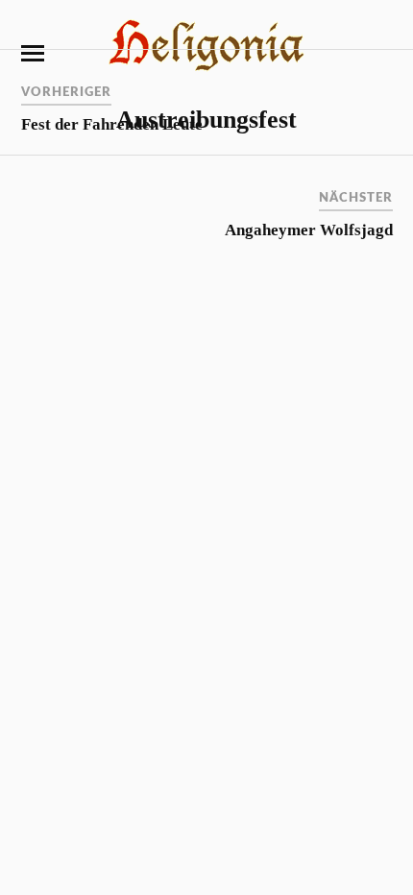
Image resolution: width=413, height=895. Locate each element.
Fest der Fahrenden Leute (112, 124)
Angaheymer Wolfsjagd (309, 230)
